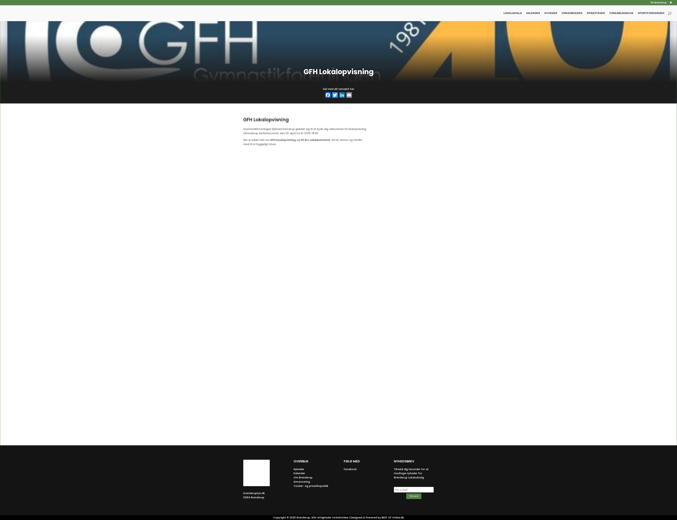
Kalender (533, 13)
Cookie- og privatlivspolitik (311, 486)
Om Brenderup (658, 3)
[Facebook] (327, 95)
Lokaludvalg (513, 13)
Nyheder (550, 13)
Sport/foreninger (651, 13)
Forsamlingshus (621, 13)
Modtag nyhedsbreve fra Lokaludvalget (339, 263)
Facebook (350, 469)
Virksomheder (572, 13)
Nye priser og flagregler (338, 338)
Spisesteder (596, 13)
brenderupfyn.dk (254, 493)
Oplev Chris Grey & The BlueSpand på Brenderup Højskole (338, 409)
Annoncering (302, 482)
